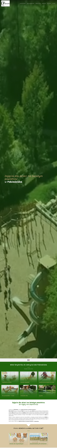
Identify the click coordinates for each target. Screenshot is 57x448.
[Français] (28, 360)
